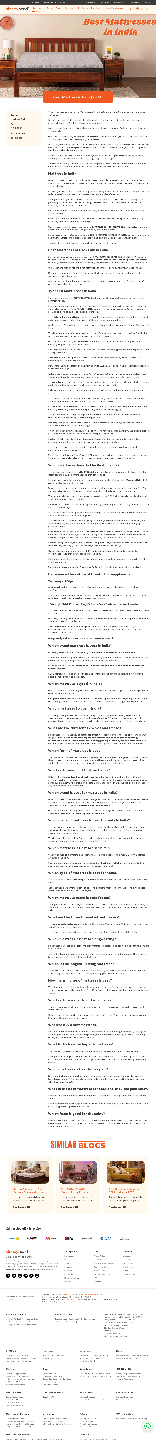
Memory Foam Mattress (16, 1384)
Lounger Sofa (32, 1319)
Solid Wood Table (87, 1399)
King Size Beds (65, 1379)
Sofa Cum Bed (97, 1358)
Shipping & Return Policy (104, 1263)
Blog (125, 1373)
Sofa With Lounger (63, 1424)
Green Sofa (84, 1376)
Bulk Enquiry (119, 2)
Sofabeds (68, 1267)
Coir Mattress (89, 1319)
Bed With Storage (50, 1382)
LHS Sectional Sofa (99, 1355)
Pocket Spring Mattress (16, 1373)
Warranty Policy (100, 1271)
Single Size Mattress (14, 1397)
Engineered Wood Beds (52, 1376)
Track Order (104, 2)
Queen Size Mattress (14, 1402)
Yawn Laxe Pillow (86, 1421)
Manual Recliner (122, 1355)
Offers (119, 1373)
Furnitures (68, 1274)
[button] (37, 8)
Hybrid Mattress (13, 1379)
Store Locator (135, 2)
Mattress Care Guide (124, 1397)
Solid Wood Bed (75, 1319)
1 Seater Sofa (48, 1418)
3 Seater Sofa (48, 1421)
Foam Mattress (12, 1424)
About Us (127, 1256)
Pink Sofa (94, 1376)
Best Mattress (61, 1319)
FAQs (96, 1278)
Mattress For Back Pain (15, 1319)
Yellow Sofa (105, 1376)
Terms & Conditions (102, 1274)
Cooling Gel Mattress (14, 1324)
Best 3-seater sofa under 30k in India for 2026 (125, 1191)
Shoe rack (60, 1355)
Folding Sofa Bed (62, 1322)
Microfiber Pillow (86, 1426)
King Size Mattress (13, 1405)
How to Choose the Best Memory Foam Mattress (28, 1191)
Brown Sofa (103, 1373)
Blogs (147, 2)
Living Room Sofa (87, 1361)
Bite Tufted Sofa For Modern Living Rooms (74, 1191)
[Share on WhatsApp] (20, 139)
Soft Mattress (31, 1324)
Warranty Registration (125, 1379)
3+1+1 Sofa (60, 1421)
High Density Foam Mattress (17, 1376)
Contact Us (98, 1282)
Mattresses (69, 1256)
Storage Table (48, 1355)
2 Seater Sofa (61, 1418)
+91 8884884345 (63, 1295)
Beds (66, 1260)
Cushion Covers (102, 1399)
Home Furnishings (71, 1278)
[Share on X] (16, 139)
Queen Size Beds (50, 1379)
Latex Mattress (27, 1379)
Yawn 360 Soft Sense (88, 1424)
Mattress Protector (88, 1397)
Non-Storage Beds (50, 1384)
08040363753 (72, 1299)
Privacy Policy (99, 1256)
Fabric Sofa (84, 1355)
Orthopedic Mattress (15, 1382)
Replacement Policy (102, 1267)
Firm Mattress (54, 1439)
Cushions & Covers (13, 1322)
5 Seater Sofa (48, 1424)
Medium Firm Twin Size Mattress (33, 1439)
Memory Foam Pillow (88, 1418)
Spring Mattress (27, 1424)
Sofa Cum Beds (12, 1358)
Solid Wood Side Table (52, 1358)
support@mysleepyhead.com (90, 1295)
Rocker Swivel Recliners (126, 1358)
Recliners (68, 1271)
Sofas (66, 1263)
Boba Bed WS (48, 1397)
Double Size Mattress (15, 1399)
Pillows (67, 1282)
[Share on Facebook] (12, 139)
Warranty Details (123, 1399)
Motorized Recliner (139, 1355)
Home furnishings (24, 1361)
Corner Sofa (28, 1322)
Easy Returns (98, 1439)
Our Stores (90, 2)
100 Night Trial (100, 1260)
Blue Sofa (93, 1373)
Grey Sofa (83, 1373)
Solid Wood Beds (50, 1373)
